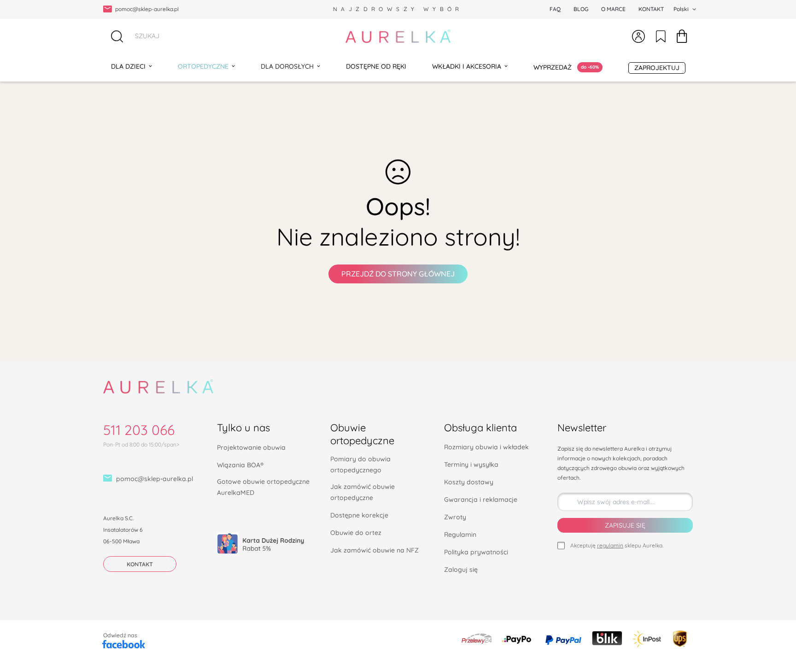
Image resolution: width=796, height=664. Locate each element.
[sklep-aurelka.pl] (398, 36)
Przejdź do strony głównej (398, 273)
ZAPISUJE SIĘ (625, 525)
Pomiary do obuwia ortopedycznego (360, 464)
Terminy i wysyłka (471, 464)
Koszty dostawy (468, 482)
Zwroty (455, 517)
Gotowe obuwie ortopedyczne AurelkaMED (263, 487)
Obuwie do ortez (355, 533)
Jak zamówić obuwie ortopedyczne (362, 492)
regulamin (610, 545)
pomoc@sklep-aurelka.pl (154, 479)
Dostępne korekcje (359, 515)
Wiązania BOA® (240, 465)
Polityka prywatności (476, 552)
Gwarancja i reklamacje (480, 499)
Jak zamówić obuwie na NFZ (374, 550)
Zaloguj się (461, 569)
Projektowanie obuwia (251, 447)
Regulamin (460, 534)
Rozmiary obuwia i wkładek (486, 447)
